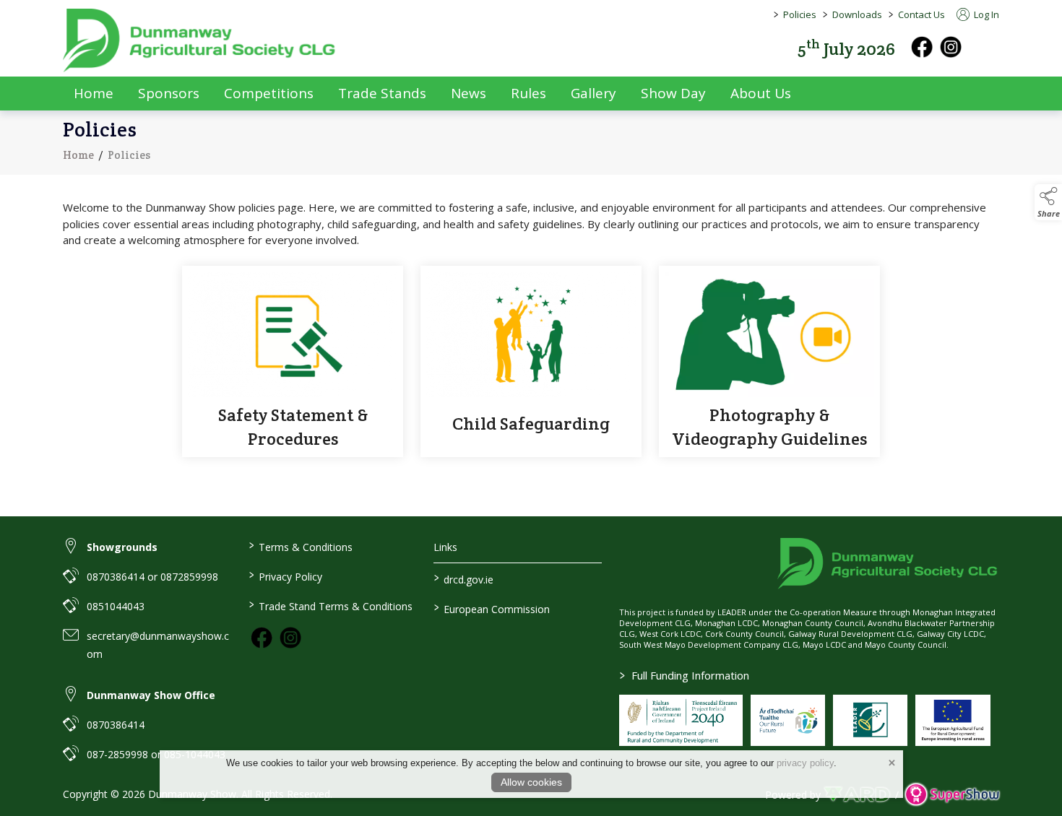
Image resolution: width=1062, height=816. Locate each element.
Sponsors (168, 93)
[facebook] (922, 47)
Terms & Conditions (300, 546)
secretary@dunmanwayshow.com (158, 645)
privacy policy (805, 763)
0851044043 (115, 606)
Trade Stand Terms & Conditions (330, 605)
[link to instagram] (290, 637)
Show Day (673, 93)
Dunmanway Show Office (151, 695)
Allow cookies (531, 782)
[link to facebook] (261, 637)
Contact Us (921, 14)
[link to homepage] (200, 40)
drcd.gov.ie (463, 578)
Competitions (269, 93)
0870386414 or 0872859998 (152, 576)
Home (93, 93)
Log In (985, 14)
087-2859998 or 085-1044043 (156, 754)
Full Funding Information (684, 675)
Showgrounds (122, 547)
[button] (989, 47)
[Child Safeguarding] (531, 361)
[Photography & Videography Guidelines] (769, 361)
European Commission (492, 608)
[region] (531, 223)
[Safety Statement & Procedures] (292, 361)
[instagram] (951, 47)
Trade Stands (382, 93)
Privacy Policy (285, 575)
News (468, 93)
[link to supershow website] (952, 795)
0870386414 (115, 725)
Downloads (857, 14)
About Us (760, 93)
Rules (528, 93)
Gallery (593, 93)
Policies (799, 14)
